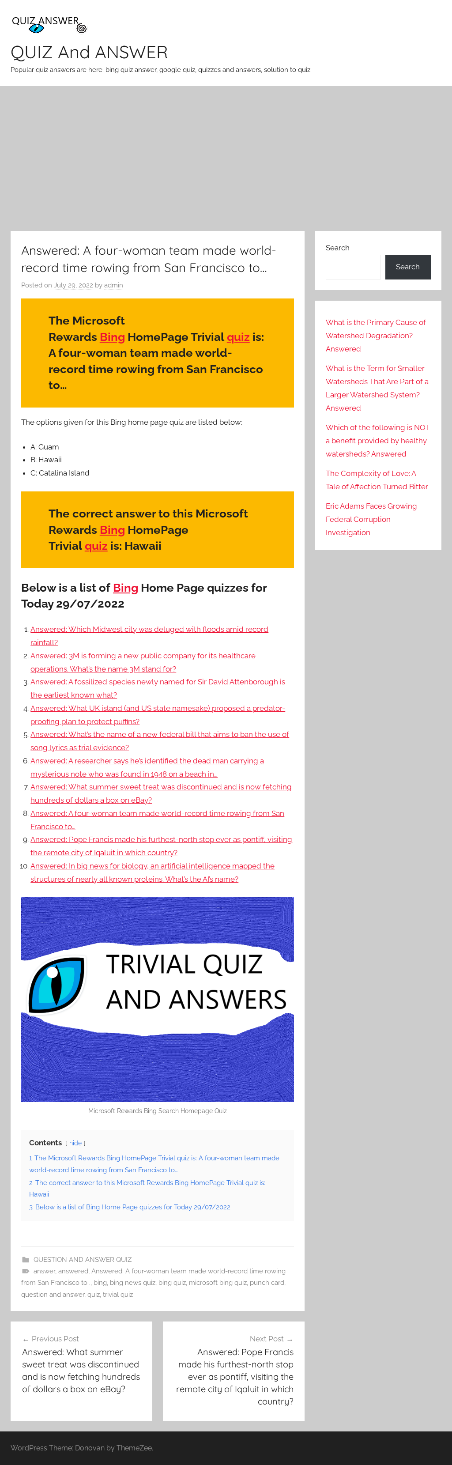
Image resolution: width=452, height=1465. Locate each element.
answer (44, 1271)
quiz (238, 337)
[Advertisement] (226, 158)
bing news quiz (132, 1283)
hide (75, 1143)
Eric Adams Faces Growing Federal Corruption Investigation (371, 519)
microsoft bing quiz (218, 1283)
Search (338, 247)
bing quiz (172, 1283)
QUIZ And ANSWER (89, 52)
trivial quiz (118, 1295)
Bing (112, 337)
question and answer (52, 1295)
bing (100, 1283)
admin (113, 285)
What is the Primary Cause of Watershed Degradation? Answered (376, 335)
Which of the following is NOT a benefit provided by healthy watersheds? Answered (378, 440)
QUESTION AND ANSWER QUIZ (83, 1260)
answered (73, 1271)
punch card (267, 1283)
